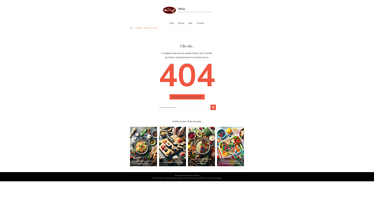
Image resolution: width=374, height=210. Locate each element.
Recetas (181, 23)
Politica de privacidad (214, 178)
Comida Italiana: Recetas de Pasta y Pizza (143, 162)
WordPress (202, 178)
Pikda (181, 9)
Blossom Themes (183, 178)
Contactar (200, 23)
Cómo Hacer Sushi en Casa (172, 162)
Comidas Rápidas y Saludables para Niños (230, 162)
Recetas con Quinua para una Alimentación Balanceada (201, 161)
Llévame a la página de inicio (187, 97)
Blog (190, 23)
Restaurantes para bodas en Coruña (187, 175)
